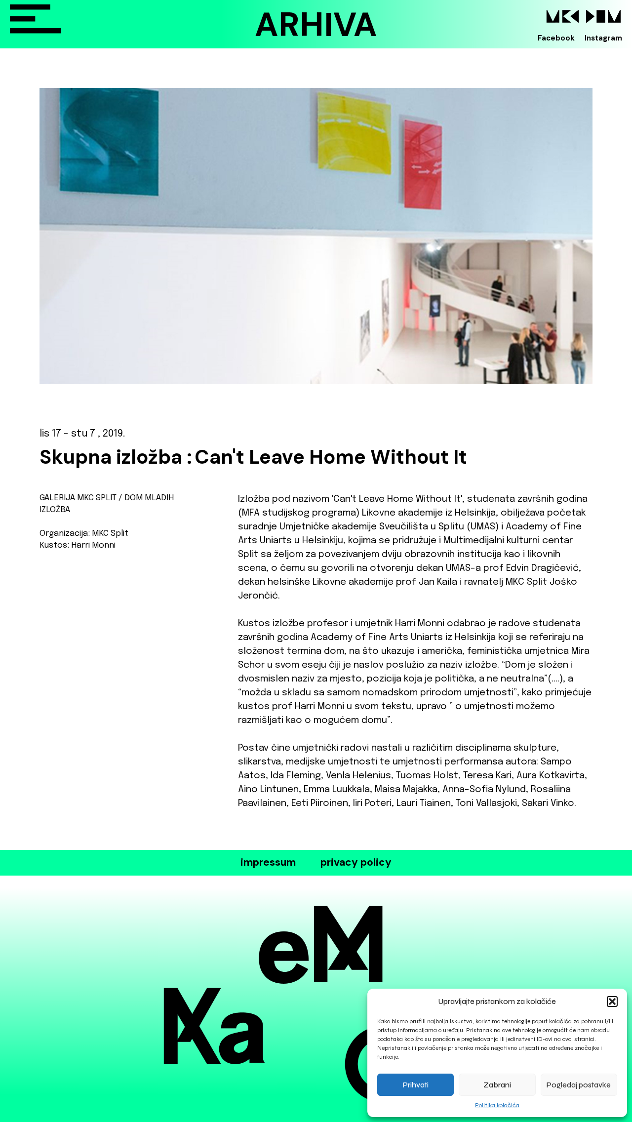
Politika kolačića (497, 1105)
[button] (612, 1001)
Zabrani (497, 1085)
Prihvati (416, 1085)
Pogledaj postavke (579, 1085)
